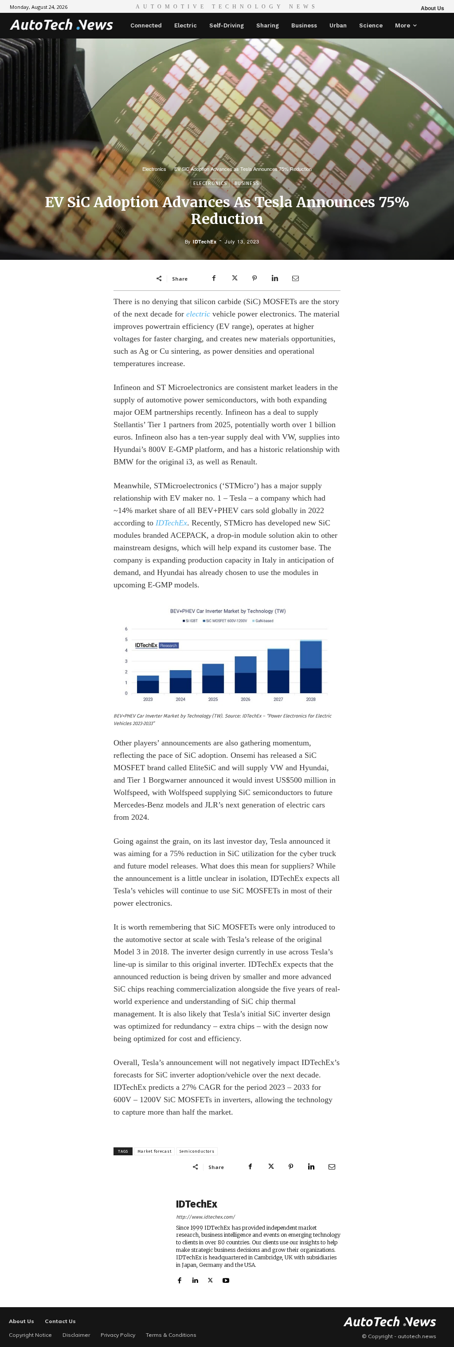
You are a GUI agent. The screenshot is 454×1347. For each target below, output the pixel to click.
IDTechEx (204, 241)
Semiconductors (197, 1151)
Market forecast (154, 1151)
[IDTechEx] (140, 1241)
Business (247, 183)
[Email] (295, 278)
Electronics (154, 168)
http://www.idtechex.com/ (205, 1217)
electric (198, 313)
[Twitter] (234, 278)
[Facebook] (214, 278)
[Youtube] (226, 1278)
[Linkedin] (275, 278)
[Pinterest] (254, 278)
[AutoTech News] (61, 24)
